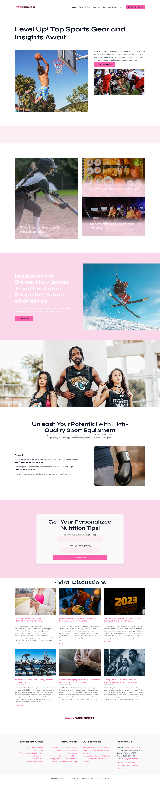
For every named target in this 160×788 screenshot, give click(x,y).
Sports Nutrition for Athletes (66, 756)
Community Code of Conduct (31, 753)
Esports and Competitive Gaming (64, 762)
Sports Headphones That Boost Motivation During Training (31, 619)
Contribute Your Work (34, 762)
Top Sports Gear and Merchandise (63, 759)
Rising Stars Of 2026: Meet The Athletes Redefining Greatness (120, 681)
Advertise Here (37, 759)
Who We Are (38, 750)
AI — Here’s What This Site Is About (129, 767)
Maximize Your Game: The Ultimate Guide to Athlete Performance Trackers (96, 759)
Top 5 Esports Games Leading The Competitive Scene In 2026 (122, 619)
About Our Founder (35, 747)
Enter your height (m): (80, 545)
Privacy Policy (130, 763)
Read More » (19, 644)
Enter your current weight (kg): (80, 535)
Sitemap (120, 763)
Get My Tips (80, 557)
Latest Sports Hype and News (65, 747)
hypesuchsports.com (132, 747)
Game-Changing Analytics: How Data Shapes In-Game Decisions (79, 681)
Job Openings (37, 756)
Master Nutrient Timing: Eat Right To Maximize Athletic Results (78, 619)
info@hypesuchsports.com (132, 759)
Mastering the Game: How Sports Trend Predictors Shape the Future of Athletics (96, 750)
